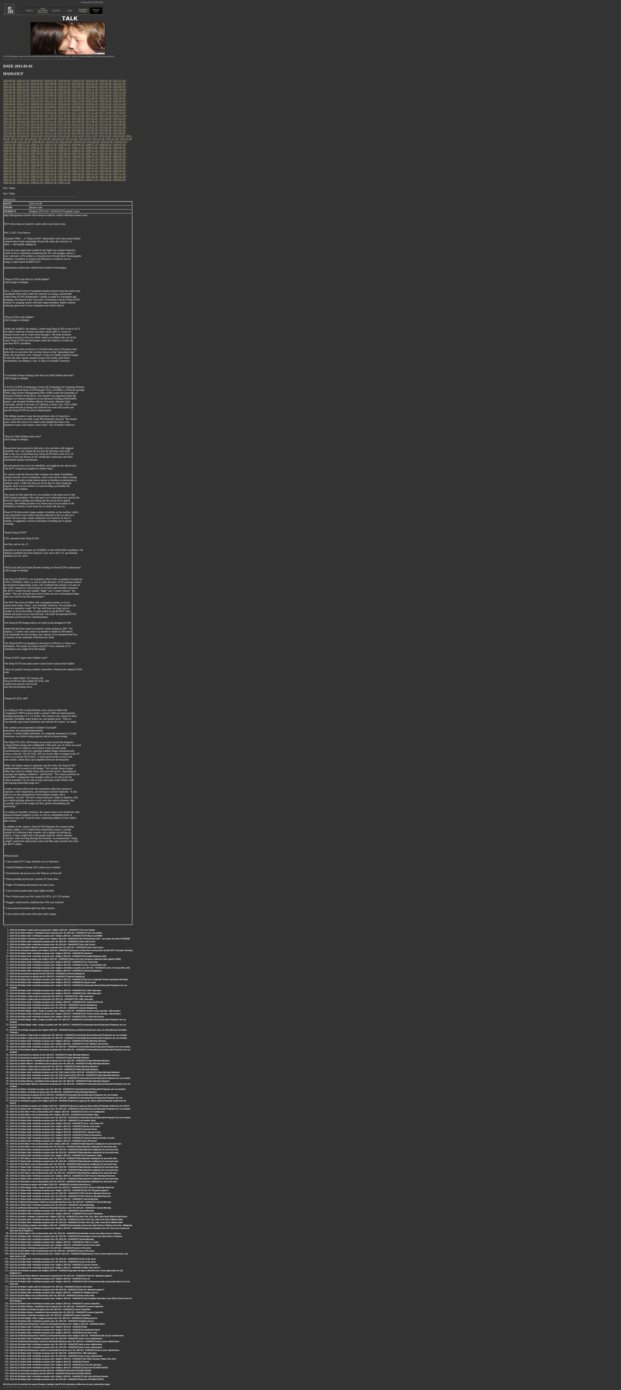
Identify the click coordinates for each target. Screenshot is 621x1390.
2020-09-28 (119, 101)
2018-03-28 (37, 112)
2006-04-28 (9, 159)
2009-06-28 (105, 144)
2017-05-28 (50, 115)
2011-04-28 (58, 138)
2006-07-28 (92, 156)
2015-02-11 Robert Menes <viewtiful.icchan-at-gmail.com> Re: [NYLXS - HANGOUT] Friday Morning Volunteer (60, 1061)
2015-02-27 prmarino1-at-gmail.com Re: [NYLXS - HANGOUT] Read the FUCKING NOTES (50, 1370)
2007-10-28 (9, 153)
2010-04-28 (93, 141)
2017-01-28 (105, 115)
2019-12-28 (119, 104)
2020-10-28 (105, 101)
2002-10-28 (92, 171)
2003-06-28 (105, 168)
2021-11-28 (50, 98)
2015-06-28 (119, 121)
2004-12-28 (105, 162)
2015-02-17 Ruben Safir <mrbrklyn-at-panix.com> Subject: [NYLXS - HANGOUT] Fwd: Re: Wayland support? (59, 1190)
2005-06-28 (23, 162)
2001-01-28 (9, 179)
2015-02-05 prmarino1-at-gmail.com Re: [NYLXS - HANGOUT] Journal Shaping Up (47, 974)
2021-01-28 (64, 101)
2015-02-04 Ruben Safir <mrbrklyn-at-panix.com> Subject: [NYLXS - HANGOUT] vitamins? (51, 953)
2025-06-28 (78, 83)
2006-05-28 (119, 156)
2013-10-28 (23, 130)
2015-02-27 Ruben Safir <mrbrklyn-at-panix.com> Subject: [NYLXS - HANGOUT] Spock (49, 1362)
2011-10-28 (105, 136)
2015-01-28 (64, 124)
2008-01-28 (92, 150)
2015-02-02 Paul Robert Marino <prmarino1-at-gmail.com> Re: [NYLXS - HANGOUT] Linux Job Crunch (56, 947)
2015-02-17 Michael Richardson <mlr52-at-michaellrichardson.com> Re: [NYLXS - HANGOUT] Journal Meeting (60, 1202)
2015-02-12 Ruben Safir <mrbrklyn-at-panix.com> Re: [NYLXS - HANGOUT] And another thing (52, 1120)
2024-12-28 (37, 86)
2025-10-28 (23, 83)
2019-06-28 (78, 106)
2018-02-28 (50, 112)
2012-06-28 (119, 133)
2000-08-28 (78, 179)
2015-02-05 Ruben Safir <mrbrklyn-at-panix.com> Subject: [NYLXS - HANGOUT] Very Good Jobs (54, 962)
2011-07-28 (17, 138)
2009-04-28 (9, 147)
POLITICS (56, 11)
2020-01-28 (105, 104)
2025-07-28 (64, 83)
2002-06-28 (23, 173)
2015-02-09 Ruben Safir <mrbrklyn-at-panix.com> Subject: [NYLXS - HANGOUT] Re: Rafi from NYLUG (56, 1002)
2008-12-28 (64, 147)
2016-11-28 (9, 118)
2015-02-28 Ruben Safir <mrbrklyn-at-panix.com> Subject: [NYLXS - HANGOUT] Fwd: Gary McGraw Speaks (59, 1376)
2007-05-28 (78, 153)
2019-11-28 (9, 106)
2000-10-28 (50, 179)
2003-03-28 (23, 171)
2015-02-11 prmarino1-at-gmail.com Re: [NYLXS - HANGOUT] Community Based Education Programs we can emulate (64, 1095)
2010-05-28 (79, 141)
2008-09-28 (105, 147)
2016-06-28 (78, 118)
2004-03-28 (105, 165)
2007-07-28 (50, 153)
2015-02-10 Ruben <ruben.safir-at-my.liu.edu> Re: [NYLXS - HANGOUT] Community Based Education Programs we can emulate (68, 1035)
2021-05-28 (9, 101)
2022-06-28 (78, 95)
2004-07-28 (50, 165)
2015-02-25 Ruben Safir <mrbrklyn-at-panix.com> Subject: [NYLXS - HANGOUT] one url (50, 1279)
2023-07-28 (23, 92)
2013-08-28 (50, 130)
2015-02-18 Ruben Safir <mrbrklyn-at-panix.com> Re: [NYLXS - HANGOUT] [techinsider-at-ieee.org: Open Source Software (66, 1236)
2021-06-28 (119, 98)
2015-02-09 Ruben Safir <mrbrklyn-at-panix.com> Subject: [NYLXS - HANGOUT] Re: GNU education (55, 993)
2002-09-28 (105, 171)
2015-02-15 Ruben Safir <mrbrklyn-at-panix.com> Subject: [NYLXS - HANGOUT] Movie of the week (55, 1126)
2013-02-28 (9, 133)
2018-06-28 (119, 109)
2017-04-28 (64, 115)
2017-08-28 (9, 115)
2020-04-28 (64, 104)
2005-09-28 (105, 159)
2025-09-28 (37, 83)
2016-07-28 (64, 118)
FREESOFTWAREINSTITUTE (43, 11)
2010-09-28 (24, 141)
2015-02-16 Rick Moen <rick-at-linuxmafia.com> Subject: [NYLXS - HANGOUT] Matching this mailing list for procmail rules (65, 1144)
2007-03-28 (105, 153)
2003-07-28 (92, 168)
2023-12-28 (78, 89)
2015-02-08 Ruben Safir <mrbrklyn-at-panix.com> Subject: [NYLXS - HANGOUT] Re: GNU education (55, 990)
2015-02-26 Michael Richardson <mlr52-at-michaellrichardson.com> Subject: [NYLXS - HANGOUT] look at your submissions (67, 1336)
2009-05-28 (119, 144)
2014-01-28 (105, 127)
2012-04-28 (23, 136)
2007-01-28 (9, 156)
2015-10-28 (64, 121)
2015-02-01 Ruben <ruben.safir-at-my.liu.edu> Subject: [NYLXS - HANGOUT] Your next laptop (52, 930)
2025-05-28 (92, 83)
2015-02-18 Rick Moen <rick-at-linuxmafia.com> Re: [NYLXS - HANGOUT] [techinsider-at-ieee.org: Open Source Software (65, 1233)
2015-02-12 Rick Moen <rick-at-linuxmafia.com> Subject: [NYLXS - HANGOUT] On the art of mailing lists (57, 1112)
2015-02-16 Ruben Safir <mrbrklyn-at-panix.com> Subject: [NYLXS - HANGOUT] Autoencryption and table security (62, 1138)
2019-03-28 (119, 106)
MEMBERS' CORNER (83, 11)
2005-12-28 (64, 159)
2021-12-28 (37, 98)
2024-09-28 (78, 86)
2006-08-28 (78, 156)
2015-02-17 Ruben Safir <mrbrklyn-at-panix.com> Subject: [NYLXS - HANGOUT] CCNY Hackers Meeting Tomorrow (62, 1176)
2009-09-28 (64, 144)
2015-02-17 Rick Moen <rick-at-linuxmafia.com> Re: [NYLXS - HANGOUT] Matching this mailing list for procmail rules (63, 1158)
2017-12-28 (78, 112)
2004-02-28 (119, 165)
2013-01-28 (23, 133)
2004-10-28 (9, 165)
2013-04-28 (105, 130)
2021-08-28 (92, 98)
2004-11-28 (119, 162)
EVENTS (29, 11)
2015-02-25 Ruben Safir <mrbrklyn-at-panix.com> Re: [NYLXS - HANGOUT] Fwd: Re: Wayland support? (57, 1290)
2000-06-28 (105, 179)
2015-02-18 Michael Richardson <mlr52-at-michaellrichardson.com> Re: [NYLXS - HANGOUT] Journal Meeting (60, 1208)
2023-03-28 (78, 92)
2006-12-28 (23, 156)
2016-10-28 (23, 118)
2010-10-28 (10, 141)
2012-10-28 (64, 133)
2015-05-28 (9, 124)
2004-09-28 (23, 165)
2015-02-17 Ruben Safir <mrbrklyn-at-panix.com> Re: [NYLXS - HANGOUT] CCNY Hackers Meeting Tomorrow (60, 1193)
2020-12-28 (78, 101)
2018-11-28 (50, 109)
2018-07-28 (105, 109)
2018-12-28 (37, 109)
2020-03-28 (78, 104)
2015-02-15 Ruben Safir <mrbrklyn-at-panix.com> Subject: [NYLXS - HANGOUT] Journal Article (53, 1129)
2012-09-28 (78, 133)
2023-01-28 (105, 92)
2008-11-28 (78, 147)
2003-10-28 (50, 168)
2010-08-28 (38, 141)
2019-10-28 (23, 106)
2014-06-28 (37, 127)
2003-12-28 (23, 168)
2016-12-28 (119, 115)
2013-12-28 (119, 127)
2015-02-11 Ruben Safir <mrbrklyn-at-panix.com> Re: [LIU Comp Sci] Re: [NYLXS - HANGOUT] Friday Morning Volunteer (65, 1072)
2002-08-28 (119, 171)
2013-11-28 (9, 130)
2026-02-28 (92, 80)
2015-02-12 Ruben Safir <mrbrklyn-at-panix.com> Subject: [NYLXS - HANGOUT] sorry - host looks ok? (57, 1123)
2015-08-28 (92, 121)
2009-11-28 (37, 144)
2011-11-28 (91, 136)
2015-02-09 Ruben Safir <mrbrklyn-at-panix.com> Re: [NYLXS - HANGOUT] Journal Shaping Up (53, 1005)
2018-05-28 (9, 112)
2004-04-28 (92, 165)
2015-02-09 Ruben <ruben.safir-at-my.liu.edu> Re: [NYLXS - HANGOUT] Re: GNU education (51, 996)
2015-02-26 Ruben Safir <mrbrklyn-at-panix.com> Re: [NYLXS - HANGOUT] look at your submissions (56, 1338)
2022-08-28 (50, 95)
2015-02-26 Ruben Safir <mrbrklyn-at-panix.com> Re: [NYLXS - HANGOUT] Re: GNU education (53, 1353)
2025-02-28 (9, 86)
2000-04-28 (9, 182)
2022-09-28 (37, 95)
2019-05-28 (92, 106)
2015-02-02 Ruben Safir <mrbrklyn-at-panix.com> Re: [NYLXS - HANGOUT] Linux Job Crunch (52, 942)
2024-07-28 (105, 86)
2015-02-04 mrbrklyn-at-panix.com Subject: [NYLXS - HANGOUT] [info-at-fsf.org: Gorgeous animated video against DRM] (65, 959)
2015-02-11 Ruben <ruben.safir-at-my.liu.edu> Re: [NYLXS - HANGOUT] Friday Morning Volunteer (54, 1066)
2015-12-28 (37, 121)
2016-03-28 (119, 118)
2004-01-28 (9, 168)
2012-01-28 (64, 136)
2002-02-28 (78, 173)
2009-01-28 (50, 147)
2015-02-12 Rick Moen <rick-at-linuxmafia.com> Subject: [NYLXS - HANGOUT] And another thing (54, 1115)
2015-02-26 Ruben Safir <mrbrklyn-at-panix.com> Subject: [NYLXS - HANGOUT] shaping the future (55, 1330)
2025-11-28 (9, 83)
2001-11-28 (119, 173)
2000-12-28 (23, 179)
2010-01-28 (9, 144)
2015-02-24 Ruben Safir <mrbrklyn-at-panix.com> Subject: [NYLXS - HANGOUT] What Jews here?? (55, 1268)
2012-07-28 (105, 133)
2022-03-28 (119, 95)
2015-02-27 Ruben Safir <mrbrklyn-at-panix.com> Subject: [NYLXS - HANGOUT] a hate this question (55, 1365)
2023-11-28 (92, 89)
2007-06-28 (64, 153)
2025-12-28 (119, 80)
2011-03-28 (71, 138)
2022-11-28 (9, 95)
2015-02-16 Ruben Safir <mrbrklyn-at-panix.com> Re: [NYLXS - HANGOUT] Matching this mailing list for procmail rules (64, 1150)
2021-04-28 (23, 101)
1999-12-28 (64, 182)
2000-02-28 (37, 182)
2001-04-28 (92, 176)
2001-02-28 (119, 176)
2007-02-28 (119, 153)
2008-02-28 (78, 150)
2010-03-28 (107, 141)
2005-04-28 (50, 162)
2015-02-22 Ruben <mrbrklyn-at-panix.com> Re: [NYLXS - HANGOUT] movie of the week (50, 1248)
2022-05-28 (92, 95)
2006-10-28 (50, 156)
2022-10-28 (23, 95)
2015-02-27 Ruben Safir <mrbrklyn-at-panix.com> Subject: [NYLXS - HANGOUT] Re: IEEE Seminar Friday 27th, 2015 (63, 1359)
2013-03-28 (119, 130)
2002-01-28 (92, 173)
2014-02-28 (92, 127)
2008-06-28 (23, 150)
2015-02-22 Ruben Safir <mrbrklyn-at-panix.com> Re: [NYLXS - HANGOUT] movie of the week (53, 1259)
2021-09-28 (78, 98)
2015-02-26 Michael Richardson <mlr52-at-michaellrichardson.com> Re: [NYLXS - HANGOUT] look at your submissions (64, 1341)
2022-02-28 (9, 98)
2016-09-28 (37, 118)
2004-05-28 (78, 165)
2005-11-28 (78, 159)
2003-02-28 (37, 171)
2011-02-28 (85, 138)
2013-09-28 (37, 130)
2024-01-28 (64, 89)
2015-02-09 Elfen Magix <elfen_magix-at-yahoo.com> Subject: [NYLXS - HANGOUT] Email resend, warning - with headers (65, 1011)
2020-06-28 (37, 104)
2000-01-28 (50, 182)
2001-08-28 (37, 176)
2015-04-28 (23, 124)
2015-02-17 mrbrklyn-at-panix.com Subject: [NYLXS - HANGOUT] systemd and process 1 (51, 1184)
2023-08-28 (9, 92)
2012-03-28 (37, 136)
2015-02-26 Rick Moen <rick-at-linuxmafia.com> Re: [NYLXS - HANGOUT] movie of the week (52, 1295)
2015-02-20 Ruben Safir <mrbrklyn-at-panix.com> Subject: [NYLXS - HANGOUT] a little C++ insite (54, 1242)
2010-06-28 (65, 141)
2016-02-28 (9, 121)
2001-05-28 (78, 176)
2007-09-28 (23, 153)
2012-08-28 (92, 133)
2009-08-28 (78, 144)
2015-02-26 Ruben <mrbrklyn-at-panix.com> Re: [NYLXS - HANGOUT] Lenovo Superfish (50, 1309)
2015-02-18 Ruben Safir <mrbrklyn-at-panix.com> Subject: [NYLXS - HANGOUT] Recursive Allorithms (56, 1214)
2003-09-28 (64, 168)
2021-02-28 (50, 101)
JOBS (69, 11)
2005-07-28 (9, 162)
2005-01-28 (92, 162)
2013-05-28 (92, 130)
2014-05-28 (50, 127)
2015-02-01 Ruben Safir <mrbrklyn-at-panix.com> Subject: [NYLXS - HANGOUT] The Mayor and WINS (56, 936)
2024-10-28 (64, 86)
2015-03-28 (37, 124)
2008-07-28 (9, 150)
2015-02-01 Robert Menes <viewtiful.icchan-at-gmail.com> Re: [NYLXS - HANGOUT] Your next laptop (56, 933)
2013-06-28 (78, 130)
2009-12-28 (23, 144)
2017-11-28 (92, 112)
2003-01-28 (50, 171)
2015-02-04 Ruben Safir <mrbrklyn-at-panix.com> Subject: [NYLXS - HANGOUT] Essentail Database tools (58, 956)
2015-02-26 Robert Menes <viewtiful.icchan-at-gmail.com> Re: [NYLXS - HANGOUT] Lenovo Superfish (56, 1306)
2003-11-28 (37, 168)
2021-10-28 (64, 98)
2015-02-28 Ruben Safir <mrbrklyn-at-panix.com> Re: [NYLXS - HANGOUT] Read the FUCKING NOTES (57, 1379)
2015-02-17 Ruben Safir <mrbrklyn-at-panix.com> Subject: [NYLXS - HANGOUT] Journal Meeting (54, 1199)
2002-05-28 (37, 173)
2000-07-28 (92, 179)
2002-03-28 (64, 173)
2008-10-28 (92, 147)
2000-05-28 (119, 179)
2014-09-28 (119, 124)
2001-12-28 (105, 173)
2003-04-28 (9, 171)
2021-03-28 (37, 101)
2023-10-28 (105, 89)
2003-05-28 (119, 168)
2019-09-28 (37, 106)
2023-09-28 (119, 89)
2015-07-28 (105, 121)
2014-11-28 (92, 124)
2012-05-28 (9, 136)
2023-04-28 (64, 92)
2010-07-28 (52, 141)
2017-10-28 (105, 112)
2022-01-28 (23, 98)
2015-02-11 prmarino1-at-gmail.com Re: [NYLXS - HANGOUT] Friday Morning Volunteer (49, 1055)
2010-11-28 (126, 138)
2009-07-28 (92, 144)
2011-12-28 (78, 136)
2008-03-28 (64, 150)
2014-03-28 (78, 127)
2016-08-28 (50, 118)
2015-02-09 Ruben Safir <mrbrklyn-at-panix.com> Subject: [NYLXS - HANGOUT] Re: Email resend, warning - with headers (65, 1014)
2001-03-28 (105, 176)
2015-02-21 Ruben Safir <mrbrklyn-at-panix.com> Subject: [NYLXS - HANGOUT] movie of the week (55, 1245)
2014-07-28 (23, 127)
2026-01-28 (105, 80)
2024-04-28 (23, 89)
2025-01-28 (23, 86)
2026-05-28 (50, 80)
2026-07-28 (23, 80)
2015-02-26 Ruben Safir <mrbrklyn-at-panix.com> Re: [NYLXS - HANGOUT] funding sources (52, 1321)
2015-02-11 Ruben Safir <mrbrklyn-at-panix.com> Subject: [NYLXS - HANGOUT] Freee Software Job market (59, 1044)
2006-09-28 (64, 156)
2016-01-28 (23, 121)
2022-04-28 (105, 95)
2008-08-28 (119, 147)
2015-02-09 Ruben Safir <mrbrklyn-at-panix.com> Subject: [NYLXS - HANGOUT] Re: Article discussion (57, 1017)
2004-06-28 (64, 165)
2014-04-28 (64, 127)
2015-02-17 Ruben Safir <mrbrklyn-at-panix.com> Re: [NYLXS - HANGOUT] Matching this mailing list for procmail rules (64, 1161)
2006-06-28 (105, 156)
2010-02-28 (120, 141)
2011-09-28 (118, 136)
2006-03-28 (23, 159)
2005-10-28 (92, 159)
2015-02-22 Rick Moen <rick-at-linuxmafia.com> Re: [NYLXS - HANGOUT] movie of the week (52, 1251)
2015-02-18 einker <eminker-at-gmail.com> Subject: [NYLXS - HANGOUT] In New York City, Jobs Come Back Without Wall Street (68, 1216)
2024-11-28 (50, 86)
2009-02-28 (37, 147)
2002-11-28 (78, 171)
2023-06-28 (37, 92)
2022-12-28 (119, 92)
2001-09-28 (23, 176)
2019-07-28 (64, 106)
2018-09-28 (78, 109)
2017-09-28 (119, 112)
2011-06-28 (30, 138)
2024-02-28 (50, 89)
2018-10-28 (64, 109)
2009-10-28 (50, 144)
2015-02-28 (50, 124)
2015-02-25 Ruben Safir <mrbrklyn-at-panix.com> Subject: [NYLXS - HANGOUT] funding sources (54, 1292)
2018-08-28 (92, 109)
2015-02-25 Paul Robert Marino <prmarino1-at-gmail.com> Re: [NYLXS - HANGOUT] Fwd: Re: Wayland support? (61, 1276)
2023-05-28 (50, 92)
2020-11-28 (92, 101)
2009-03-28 (23, 147)
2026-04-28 (64, 80)
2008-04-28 (50, 150)
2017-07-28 (23, 115)
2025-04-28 (105, 83)
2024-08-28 (92, 86)
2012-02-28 (50, 136)
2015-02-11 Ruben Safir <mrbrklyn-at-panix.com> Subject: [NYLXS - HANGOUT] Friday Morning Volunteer (58, 1041)
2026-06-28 (37, 80)
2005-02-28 (78, 162)
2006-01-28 (50, 159)
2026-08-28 (9, 80)
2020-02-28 (92, 104)
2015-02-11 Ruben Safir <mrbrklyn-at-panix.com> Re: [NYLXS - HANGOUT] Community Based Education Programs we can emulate (70, 1047)
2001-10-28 (9, 176)
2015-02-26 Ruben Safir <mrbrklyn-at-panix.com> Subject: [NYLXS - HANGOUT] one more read (53, 1333)
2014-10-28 (105, 124)
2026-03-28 (78, 80)
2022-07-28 (64, 95)
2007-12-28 (105, 150)
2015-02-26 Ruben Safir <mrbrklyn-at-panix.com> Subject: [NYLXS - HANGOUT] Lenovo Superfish (55, 1303)
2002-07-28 (9, 173)
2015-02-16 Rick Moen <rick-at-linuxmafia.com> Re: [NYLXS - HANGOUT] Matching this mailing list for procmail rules (63, 1147)
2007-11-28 (119, 150)
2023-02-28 (92, 92)
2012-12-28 (37, 133)
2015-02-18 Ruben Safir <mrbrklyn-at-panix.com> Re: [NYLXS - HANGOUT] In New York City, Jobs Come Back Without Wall (66, 1219)
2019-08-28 (50, 106)
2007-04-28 (92, 153)
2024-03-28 (37, 89)
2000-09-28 (64, 179)
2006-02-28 (37, 159)
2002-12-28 (64, 171)
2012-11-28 (50, 133)
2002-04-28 (50, 173)
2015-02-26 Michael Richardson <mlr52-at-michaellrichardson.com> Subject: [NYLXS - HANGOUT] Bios (57, 1324)
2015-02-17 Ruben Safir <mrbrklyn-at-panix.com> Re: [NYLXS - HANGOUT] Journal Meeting (52, 1205)
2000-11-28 (37, 179)
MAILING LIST (96, 11)
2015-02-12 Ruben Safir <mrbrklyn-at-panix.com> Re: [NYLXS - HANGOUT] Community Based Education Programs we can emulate (70, 1109)
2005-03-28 (64, 162)
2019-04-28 (105, 106)
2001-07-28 (50, 176)
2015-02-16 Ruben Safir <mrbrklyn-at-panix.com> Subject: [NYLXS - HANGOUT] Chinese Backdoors (56, 1135)
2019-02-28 (9, 109)
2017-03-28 (78, 115)
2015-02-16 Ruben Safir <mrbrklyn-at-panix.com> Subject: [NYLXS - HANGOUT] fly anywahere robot (56, 1155)
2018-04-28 (23, 112)
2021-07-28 (105, 98)
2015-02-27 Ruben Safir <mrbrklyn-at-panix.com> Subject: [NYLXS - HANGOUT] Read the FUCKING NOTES (59, 1368)
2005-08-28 (119, 159)
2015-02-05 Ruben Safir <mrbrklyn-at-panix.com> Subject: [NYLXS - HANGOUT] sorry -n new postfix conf (58, 965)
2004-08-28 (37, 165)
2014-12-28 (78, 124)
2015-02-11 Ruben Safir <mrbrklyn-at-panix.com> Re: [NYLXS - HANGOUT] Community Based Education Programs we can (66, 1098)
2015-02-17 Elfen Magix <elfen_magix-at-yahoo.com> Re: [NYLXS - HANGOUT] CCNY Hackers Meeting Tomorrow (62, 1187)
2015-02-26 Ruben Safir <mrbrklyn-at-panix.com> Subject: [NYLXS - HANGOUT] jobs (48, 1327)
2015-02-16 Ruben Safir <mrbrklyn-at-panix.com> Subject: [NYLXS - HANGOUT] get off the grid (53, 1141)
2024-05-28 (9, 89)
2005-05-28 (37, 162)
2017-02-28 (92, 115)
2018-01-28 (64, 112)
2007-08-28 (37, 153)
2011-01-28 (98, 138)
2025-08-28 (50, 83)
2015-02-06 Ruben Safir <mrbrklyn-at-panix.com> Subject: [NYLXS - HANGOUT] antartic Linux (53, 982)
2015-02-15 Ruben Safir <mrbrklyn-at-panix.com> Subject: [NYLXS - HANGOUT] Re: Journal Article (55, 1132)
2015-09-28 (78, 121)
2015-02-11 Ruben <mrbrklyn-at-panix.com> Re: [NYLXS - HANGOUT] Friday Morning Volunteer (53, 1092)
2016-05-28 (92, 118)
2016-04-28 (105, 118)
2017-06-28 (37, 115)
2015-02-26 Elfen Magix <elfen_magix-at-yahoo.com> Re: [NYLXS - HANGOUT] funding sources (53, 1318)
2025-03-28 (119, 83)
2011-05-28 (44, 138)
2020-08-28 (9, 104)
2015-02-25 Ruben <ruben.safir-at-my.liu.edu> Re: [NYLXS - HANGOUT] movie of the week (51, 1287)
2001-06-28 (64, 176)
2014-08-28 (9, 127)
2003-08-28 (78, 168)
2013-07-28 (64, 130)
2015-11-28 (50, 121)
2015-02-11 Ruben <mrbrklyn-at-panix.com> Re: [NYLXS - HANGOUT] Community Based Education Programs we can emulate (67, 1089)
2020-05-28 (50, 104)
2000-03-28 (23, 182)
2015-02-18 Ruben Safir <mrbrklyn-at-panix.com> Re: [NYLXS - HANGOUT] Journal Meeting (52, 1211)
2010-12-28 (112, 138)
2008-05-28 (37, 150)
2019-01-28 (23, 109)
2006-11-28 (37, 156)
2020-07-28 (23, 104)
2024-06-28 (119, 86)
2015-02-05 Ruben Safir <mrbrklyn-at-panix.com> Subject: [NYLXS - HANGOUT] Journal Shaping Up (55, 971)
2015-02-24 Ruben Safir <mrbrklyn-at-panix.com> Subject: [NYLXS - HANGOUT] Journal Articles (54, 1265)
